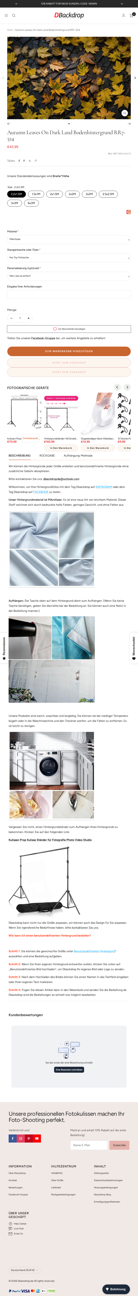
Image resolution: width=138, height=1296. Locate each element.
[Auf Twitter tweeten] (29, 161)
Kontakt (13, 1180)
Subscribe (119, 1145)
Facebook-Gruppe (18, 1194)
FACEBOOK (41, 492)
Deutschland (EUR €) (23, 1270)
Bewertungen (15, 1187)
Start (10, 30)
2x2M (72, 194)
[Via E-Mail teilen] (35, 161)
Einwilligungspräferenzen (107, 1201)
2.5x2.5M (108, 194)
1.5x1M (36, 194)
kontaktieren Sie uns (84, 927)
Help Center (20, 1223)
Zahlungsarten (101, 1173)
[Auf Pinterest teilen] (24, 161)
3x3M (14, 203)
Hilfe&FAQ (56, 1173)
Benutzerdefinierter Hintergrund (94, 951)
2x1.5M (54, 194)
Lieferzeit (56, 1187)
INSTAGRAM (104, 487)
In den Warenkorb (61, 448)
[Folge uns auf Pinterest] (29, 1138)
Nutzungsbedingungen (106, 1187)
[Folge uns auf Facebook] (13, 1138)
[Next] (135, 78)
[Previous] (117, 387)
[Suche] (13, 15)
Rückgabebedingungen (63, 1194)
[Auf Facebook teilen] (19, 161)
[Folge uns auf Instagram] (21, 1138)
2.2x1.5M (16, 194)
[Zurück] (8, 123)
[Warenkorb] (131, 15)
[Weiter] (129, 123)
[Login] (123, 15)
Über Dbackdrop (17, 1173)
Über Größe (57, 1180)
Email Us (18, 1233)
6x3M (31, 203)
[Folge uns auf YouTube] (37, 1138)
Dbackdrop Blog (102, 1194)
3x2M (89, 194)
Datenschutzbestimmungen (108, 1180)
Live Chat (19, 1228)
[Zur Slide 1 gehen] (69, 123)
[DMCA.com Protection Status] (51, 1291)
